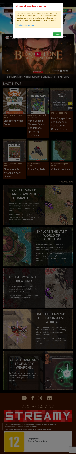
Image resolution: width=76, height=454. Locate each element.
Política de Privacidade (25, 25)
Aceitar (57, 34)
